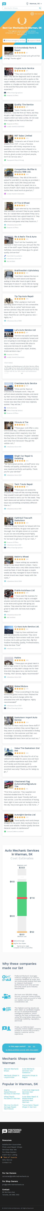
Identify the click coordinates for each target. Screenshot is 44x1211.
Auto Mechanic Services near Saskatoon (28, 1071)
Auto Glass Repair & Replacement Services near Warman (30, 1099)
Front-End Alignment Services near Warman (30, 1092)
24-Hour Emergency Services (15, 40)
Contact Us (6, 1162)
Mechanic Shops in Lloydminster (11, 1076)
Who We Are (7, 1160)
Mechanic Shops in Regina (29, 1076)
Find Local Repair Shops (12, 1147)
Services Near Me (9, 1150)
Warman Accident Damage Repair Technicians (11, 1107)
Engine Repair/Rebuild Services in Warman (12, 1092)
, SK (35, 1084)
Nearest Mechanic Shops (11, 1070)
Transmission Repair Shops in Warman (30, 1106)
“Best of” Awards (10, 1157)
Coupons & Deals (34, 40)
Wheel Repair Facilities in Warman (12, 1098)
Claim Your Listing (9, 1155)
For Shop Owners (9, 1152)
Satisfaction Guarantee (11, 1144)
